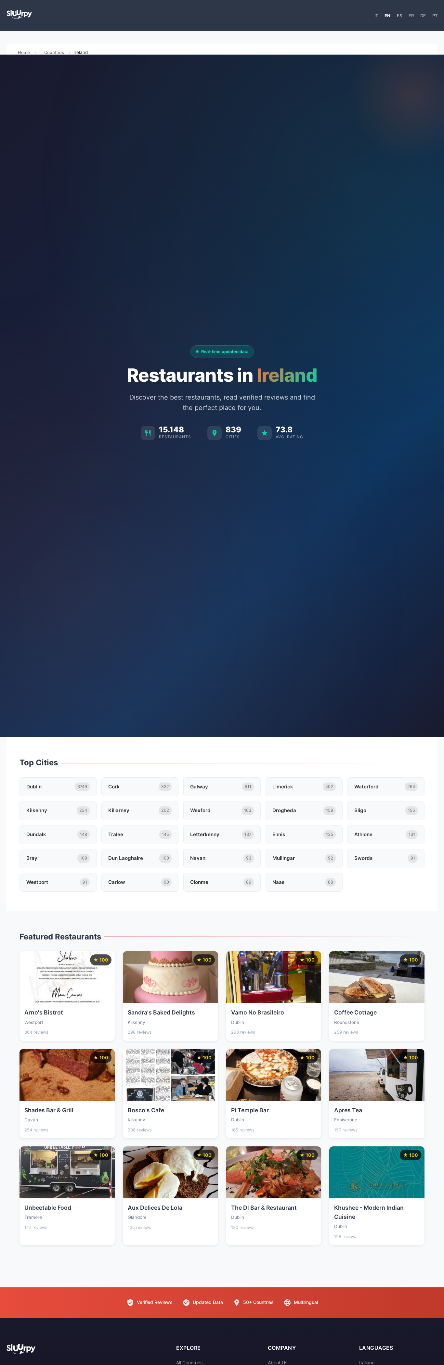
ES (399, 15)
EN (387, 15)
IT (376, 15)
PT (434, 15)
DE (423, 15)
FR (411, 15)
